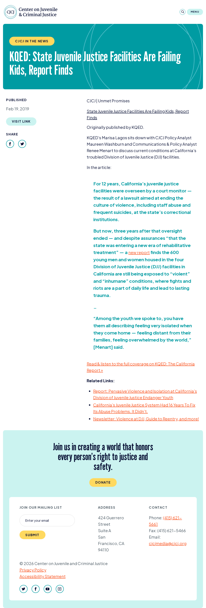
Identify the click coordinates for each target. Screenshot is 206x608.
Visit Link (21, 121)
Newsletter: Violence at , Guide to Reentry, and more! (146, 418)
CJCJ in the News (31, 41)
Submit (32, 535)
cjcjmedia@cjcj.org (167, 543)
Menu (195, 11)
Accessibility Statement (43, 576)
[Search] (182, 12)
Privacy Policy (33, 569)
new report (139, 252)
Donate (103, 482)
